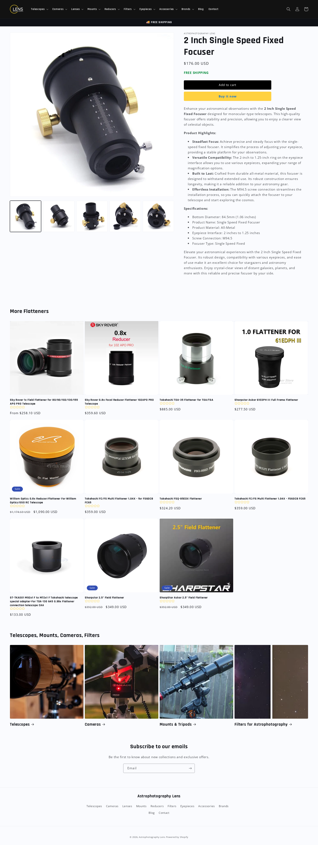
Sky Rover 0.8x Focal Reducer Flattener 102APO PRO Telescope (119, 402)
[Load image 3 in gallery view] (91, 216)
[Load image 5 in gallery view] (158, 216)
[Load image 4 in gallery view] (125, 216)
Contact (164, 813)
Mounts (141, 806)
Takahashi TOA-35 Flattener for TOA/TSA (186, 400)
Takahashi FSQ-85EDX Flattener (181, 499)
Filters (172, 806)
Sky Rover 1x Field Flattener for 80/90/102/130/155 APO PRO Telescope (44, 402)
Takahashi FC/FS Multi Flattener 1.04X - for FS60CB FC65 (119, 500)
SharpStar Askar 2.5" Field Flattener (184, 597)
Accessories (206, 806)
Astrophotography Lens (152, 837)
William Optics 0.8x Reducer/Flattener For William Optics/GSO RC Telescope (43, 500)
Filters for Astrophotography (261, 724)
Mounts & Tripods (176, 724)
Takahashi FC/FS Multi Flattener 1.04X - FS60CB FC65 (270, 499)
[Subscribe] (190, 768)
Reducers (157, 806)
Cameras (93, 724)
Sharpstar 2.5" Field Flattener (104, 597)
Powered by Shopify (177, 837)
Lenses (127, 806)
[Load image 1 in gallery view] (25, 216)
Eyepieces (187, 806)
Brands (224, 806)
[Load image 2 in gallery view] (58, 216)
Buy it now (228, 96)
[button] (39, 9)
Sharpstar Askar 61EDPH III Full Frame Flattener (266, 400)
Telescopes (20, 724)
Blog (152, 813)
